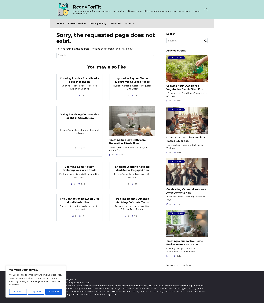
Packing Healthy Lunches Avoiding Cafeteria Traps (132, 200)
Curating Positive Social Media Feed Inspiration (79, 80)
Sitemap (130, 23)
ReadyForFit (87, 7)
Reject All (36, 291)
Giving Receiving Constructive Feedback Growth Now (79, 116)
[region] (36, 281)
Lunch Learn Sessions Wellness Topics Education (186, 139)
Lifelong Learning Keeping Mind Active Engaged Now (132, 168)
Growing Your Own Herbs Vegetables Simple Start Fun (184, 87)
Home (60, 23)
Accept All (54, 291)
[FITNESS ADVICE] (187, 80)
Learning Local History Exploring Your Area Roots (79, 168)
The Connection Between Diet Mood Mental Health (79, 200)
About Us (115, 23)
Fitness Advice (77, 23)
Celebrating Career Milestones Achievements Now (186, 191)
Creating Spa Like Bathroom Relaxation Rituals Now (127, 141)
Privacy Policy (98, 23)
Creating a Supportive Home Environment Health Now (184, 243)
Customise (18, 291)
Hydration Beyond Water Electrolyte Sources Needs (132, 80)
